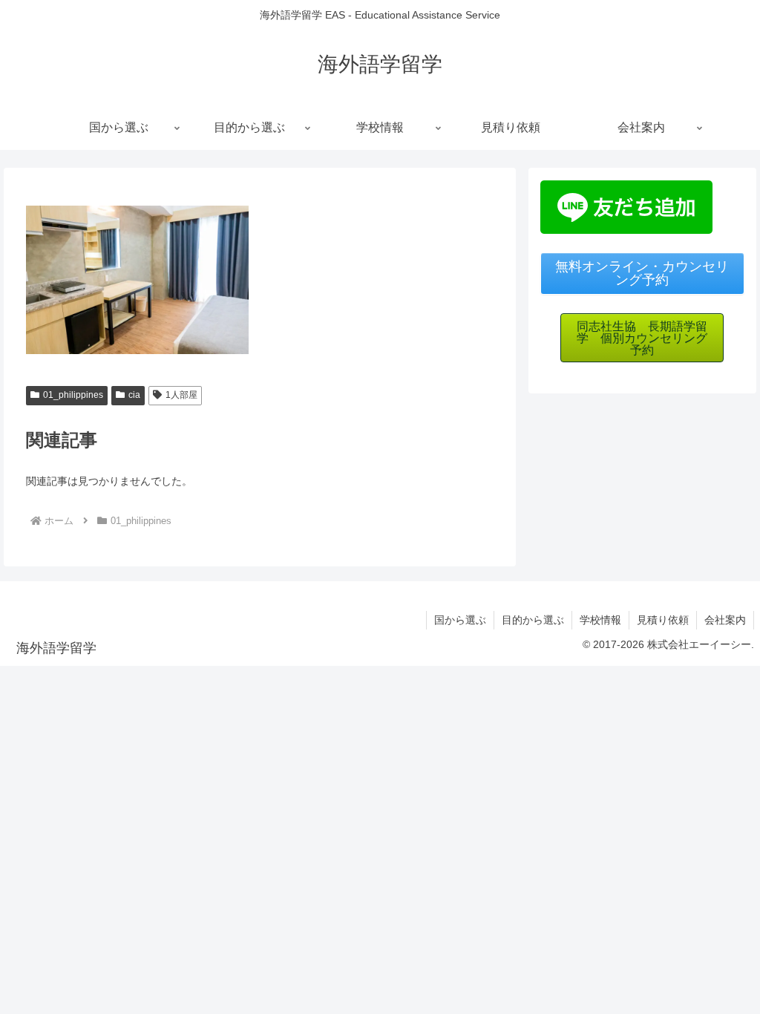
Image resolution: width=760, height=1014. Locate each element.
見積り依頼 (663, 620)
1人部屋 (181, 395)
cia (134, 395)
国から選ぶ (460, 620)
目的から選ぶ (533, 620)
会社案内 (725, 620)
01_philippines (73, 395)
